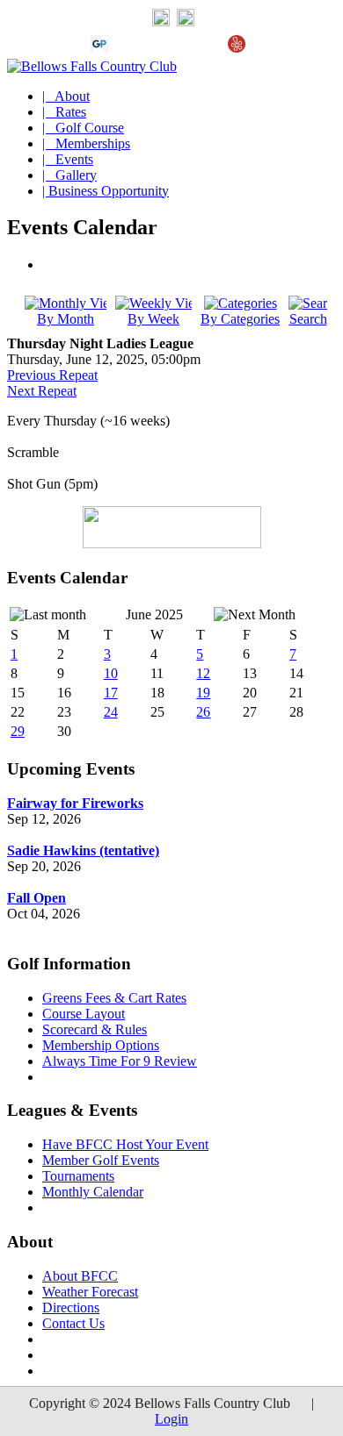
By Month (65, 318)
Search (308, 318)
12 (203, 673)
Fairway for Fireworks (75, 803)
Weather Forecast (90, 1291)
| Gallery (69, 175)
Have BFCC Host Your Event (125, 1144)
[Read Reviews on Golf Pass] (99, 47)
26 (203, 711)
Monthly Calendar (92, 1191)
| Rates (64, 111)
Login (171, 1418)
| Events (67, 159)
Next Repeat (42, 390)
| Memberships (86, 143)
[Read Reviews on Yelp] (236, 47)
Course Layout (83, 1013)
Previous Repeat (52, 375)
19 (203, 692)
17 (111, 692)
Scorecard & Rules (94, 1029)
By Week (153, 318)
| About (66, 96)
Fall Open (36, 897)
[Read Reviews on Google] (127, 47)
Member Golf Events (100, 1160)
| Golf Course (83, 127)
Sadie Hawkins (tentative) (83, 850)
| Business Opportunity (105, 190)
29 (18, 731)
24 (111, 711)
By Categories (240, 318)
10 (111, 673)
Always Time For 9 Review (119, 1061)
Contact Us (73, 1323)
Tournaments (78, 1175)
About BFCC (80, 1275)
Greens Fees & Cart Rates (114, 997)
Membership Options (100, 1045)
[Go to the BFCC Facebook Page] (185, 22)
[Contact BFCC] (161, 22)
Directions (70, 1307)
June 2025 (154, 614)
